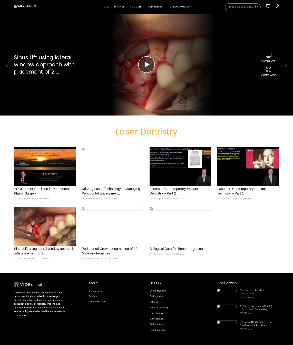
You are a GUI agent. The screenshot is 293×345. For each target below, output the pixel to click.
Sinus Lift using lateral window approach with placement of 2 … (44, 64)
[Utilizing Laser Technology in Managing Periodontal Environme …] (112, 166)
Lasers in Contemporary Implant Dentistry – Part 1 (241, 191)
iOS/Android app (180, 6)
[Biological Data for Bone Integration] (180, 226)
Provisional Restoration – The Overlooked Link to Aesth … (256, 324)
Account (136, 6)
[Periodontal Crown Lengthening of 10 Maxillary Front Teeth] (112, 226)
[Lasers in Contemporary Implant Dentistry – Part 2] (180, 166)
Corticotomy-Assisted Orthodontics (252, 292)
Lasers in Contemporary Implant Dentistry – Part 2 (174, 191)
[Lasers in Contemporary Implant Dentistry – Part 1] (248, 166)
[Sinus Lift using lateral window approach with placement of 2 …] (45, 226)
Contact (93, 296)
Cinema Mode (268, 75)
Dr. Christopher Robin (24, 199)
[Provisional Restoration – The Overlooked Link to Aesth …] (227, 327)
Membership (155, 6)
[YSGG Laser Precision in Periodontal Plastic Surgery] (45, 166)
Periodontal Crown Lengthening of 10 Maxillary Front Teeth (110, 251)
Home (105, 6)
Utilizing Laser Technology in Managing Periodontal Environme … (111, 191)
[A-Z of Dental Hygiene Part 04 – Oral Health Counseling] (227, 311)
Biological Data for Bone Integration (176, 249)
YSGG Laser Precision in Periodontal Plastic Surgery (42, 191)
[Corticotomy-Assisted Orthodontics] (227, 295)
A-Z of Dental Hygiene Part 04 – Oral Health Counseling (256, 308)
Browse (119, 6)
